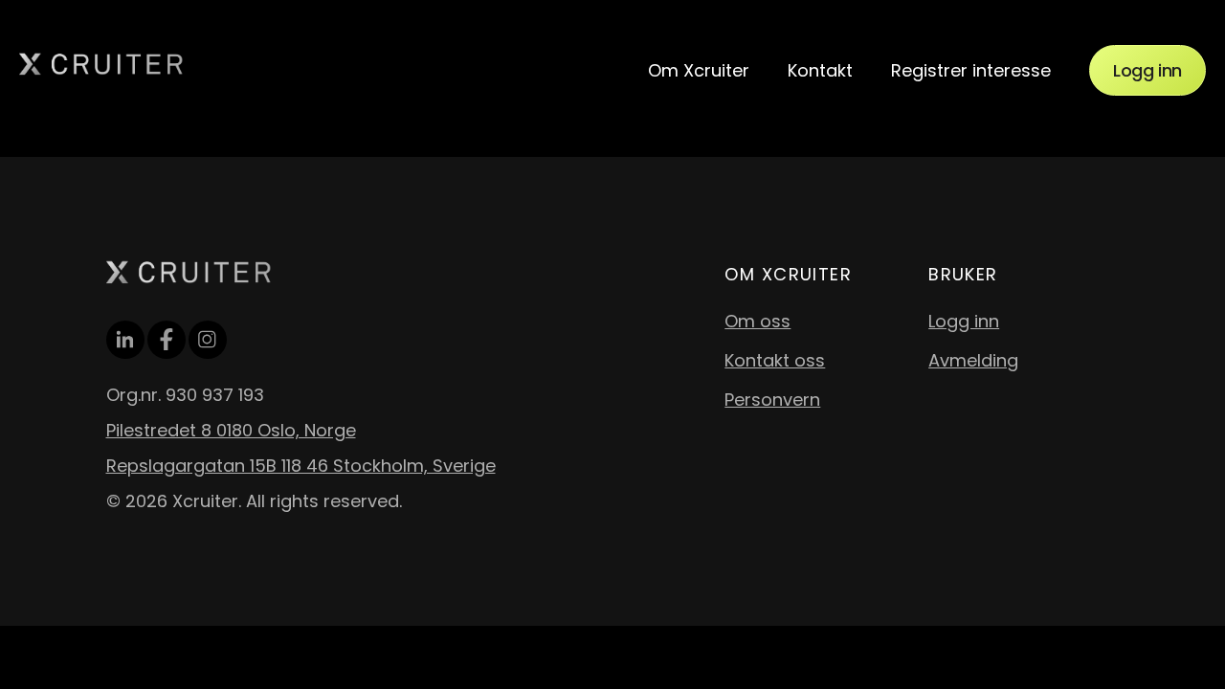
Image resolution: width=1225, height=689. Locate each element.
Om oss (757, 321)
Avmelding (973, 360)
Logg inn (1147, 70)
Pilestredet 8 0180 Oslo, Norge (231, 430)
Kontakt (820, 70)
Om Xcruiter (698, 70)
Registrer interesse (971, 70)
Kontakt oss (774, 360)
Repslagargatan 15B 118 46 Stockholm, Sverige (301, 466)
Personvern (772, 399)
